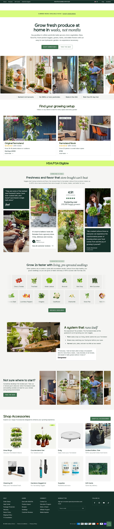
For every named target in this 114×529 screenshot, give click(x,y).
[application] (109, 524)
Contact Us (43, 501)
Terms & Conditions (22, 523)
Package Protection (9, 507)
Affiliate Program (45, 509)
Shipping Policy (7, 515)
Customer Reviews (27, 512)
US (96, 1)
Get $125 (108, 1)
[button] (13, 146)
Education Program (45, 504)
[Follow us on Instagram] (99, 503)
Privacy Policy (33, 523)
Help (103, 1)
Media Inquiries (44, 512)
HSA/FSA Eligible (26, 1)
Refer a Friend (44, 507)
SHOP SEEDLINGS (69, 13)
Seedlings (24, 509)
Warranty (5, 509)
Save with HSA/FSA (27, 501)
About (4, 1)
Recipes (10, 1)
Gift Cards (17, 1)
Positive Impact (26, 504)
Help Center (6, 504)
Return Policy (7, 512)
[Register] (83, 508)
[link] (29, 136)
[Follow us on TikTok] (108, 503)
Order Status (7, 501)
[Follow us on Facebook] (94, 503)
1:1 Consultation (7, 517)
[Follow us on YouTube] (103, 503)
